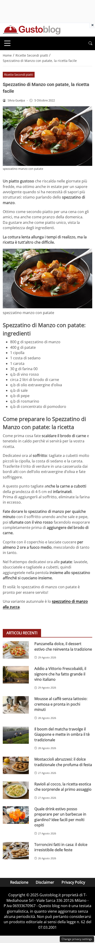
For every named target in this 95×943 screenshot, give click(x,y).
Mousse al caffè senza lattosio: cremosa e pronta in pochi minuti (60, 704)
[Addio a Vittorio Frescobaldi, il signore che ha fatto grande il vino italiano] (16, 674)
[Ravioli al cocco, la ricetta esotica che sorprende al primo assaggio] (16, 790)
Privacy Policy (73, 882)
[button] (90, 43)
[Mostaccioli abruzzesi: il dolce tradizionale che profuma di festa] (16, 765)
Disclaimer (45, 882)
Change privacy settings (77, 939)
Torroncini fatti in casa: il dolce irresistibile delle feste (60, 847)
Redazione (19, 882)
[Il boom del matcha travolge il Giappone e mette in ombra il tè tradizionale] (16, 735)
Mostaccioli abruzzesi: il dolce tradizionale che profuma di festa (63, 762)
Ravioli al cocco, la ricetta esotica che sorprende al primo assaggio (63, 787)
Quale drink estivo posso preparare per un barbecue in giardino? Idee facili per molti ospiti (60, 817)
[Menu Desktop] (7, 43)
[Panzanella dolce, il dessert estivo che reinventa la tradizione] (16, 650)
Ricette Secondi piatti (18, 74)
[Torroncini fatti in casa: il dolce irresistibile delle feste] (16, 850)
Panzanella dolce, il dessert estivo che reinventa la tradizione (63, 646)
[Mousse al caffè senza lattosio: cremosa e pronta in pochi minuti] (16, 705)
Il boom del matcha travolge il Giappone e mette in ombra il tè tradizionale (62, 734)
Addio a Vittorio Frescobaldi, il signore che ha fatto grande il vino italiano (60, 674)
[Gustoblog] (31, 29)
